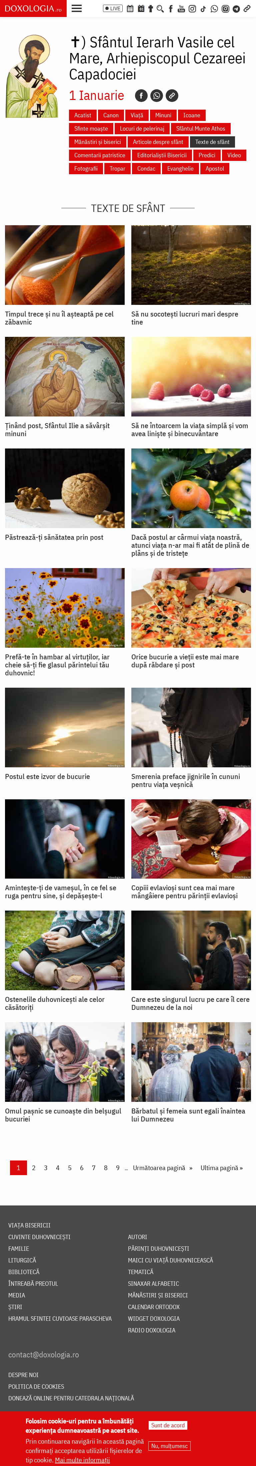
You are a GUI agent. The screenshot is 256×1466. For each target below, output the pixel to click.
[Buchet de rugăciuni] (150, 8)
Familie (18, 1248)
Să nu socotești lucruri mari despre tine (184, 318)
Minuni (163, 115)
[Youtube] (181, 8)
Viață (137, 115)
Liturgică (22, 1260)
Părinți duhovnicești (158, 1248)
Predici (207, 155)
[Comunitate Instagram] (225, 8)
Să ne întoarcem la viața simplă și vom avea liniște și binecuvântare (189, 429)
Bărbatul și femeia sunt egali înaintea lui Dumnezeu (188, 1115)
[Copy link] (172, 95)
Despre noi (23, 1375)
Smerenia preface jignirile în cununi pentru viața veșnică (185, 780)
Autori (137, 1237)
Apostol (215, 168)
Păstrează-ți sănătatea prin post (54, 537)
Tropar (117, 168)
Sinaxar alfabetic (153, 1283)
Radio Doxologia (151, 1330)
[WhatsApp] (214, 8)
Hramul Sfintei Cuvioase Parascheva (60, 1318)
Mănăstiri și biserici (97, 142)
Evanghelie (180, 168)
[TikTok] (203, 8)
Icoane (191, 115)
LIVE (115, 8)
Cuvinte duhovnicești (39, 1237)
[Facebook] (171, 8)
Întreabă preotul (33, 1283)
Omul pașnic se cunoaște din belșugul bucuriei (63, 1115)
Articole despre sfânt (158, 142)
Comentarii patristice (99, 155)
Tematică (140, 1272)
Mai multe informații (82, 1459)
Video (234, 155)
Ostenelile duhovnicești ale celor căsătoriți (55, 1003)
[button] (78, 8)
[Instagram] (192, 8)
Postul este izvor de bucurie (47, 776)
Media (16, 1295)
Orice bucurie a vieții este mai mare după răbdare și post (185, 661)
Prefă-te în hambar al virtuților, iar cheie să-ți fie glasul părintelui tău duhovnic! (57, 665)
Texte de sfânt (212, 142)
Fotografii (86, 168)
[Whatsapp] (156, 95)
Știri (15, 1307)
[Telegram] (236, 8)
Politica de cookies (36, 1386)
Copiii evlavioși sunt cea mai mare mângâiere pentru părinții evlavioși (184, 892)
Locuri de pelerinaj (142, 128)
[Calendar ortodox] (130, 8)
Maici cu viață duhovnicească (170, 1260)
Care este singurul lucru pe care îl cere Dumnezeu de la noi (190, 1003)
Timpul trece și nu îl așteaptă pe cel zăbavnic (59, 318)
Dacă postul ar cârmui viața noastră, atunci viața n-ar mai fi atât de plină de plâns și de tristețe (190, 545)
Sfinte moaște (91, 128)
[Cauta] (160, 8)
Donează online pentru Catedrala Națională (71, 1398)
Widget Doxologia (154, 1318)
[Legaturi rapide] (247, 8)
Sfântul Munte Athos (200, 128)
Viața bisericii (29, 1225)
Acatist (82, 115)
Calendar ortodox (154, 1307)
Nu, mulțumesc (169, 1446)
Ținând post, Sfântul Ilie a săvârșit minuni (57, 429)
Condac (146, 168)
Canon (111, 115)
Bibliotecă (23, 1272)
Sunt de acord (168, 1425)
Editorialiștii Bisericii (162, 155)
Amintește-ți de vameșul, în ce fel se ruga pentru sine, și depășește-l (60, 892)
